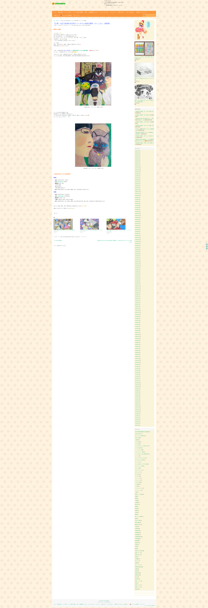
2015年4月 (137, 423)
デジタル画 (137, 474)
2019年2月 (137, 330)
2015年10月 (137, 411)
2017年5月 (137, 372)
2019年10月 (137, 314)
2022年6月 (137, 249)
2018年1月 (137, 356)
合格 (136, 512)
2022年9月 (137, 243)
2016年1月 (137, 405)
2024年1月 (137, 211)
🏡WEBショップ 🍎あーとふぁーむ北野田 (131, 604)
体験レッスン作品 (138, 494)
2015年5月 (137, 421)
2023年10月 (137, 217)
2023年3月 (137, 231)
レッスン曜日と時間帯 (72, 604)
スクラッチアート (138, 470)
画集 (136, 556)
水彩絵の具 (137, 530)
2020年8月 (137, 294)
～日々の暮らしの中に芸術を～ (104, 600)
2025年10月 (137, 171)
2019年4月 (137, 326)
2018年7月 (137, 344)
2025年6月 (137, 179)
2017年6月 (137, 370)
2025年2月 (137, 187)
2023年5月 (137, 227)
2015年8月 (137, 415)
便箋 (136, 496)
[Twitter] (207, 246)
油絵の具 (137, 542)
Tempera (149, 605)
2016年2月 (137, 403)
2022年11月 (137, 239)
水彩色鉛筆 (137, 532)
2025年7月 (137, 177)
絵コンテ (137, 560)
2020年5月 (137, 300)
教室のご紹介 (137, 524)
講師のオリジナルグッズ (119, 604)
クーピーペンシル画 (139, 466)
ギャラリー (98, 604)
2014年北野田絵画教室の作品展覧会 (142, 431)
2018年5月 (137, 348)
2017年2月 (137, 378)
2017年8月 (137, 366)
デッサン (137, 476)
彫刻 (136, 518)
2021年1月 (137, 284)
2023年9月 (137, 219)
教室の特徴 (59, 604)
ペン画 (136, 486)
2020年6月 (137, 298)
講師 (55, 25)
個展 (136, 498)
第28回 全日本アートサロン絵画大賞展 (80, 50)
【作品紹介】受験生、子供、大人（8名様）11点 (144, 125)
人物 (136, 492)
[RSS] (207, 249)
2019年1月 (137, 332)
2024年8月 (137, 199)
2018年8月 (137, 342)
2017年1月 (137, 380)
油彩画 (77, 25)
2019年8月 (137, 318)
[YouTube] (207, 244)
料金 (77, 604)
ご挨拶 (136, 439)
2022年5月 (137, 251)
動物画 (67, 236)
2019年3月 (137, 328)
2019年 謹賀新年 (58, 240)
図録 (136, 514)
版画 (136, 548)
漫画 (136, 546)
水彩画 (136, 528)
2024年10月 (137, 195)
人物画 (61, 236)
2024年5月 (137, 203)
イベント (69, 25)
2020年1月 (137, 308)
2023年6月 (137, 225)
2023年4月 (137, 229)
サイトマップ (142, 604)
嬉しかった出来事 (138, 516)
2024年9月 (137, 197)
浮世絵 (136, 544)
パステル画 (137, 482)
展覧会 (70, 236)
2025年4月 (137, 183)
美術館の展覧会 (87, 25)
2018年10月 (137, 338)
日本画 (136, 526)
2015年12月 (137, 407)
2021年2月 (137, 282)
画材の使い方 (137, 554)
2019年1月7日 (60, 25)
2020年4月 (137, 302)
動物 (65, 236)
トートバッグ (137, 478)
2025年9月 (137, 173)
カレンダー (137, 462)
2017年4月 (137, 374)
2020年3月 (137, 304)
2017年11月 (137, 360)
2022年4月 (137, 253)
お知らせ (57, 20)
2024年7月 (137, 201)
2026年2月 (137, 163)
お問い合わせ (103, 604)
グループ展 (137, 468)
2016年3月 (137, 401)
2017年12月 (137, 358)
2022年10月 (137, 241)
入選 (72, 25)
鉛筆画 (136, 589)
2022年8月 (137, 245)
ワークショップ (138, 490)
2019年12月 (137, 310)
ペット (58, 236)
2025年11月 (137, 169)
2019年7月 (137, 320)
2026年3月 (137, 161)
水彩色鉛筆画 (137, 536)
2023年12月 (137, 213)
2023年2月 (137, 233)
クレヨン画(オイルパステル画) (141, 464)
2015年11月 (137, 409)
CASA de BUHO (137, 433)
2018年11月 (137, 336)
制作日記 (137, 504)
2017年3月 (137, 376)
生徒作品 (78, 236)
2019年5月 (137, 324)
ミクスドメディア (138, 488)
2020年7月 (137, 296)
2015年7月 (137, 417)
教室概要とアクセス (83, 604)
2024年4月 (137, 205)
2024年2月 (137, 209)
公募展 (74, 25)
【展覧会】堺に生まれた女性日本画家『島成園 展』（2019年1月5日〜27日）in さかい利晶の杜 (114, 241)
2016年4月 (137, 399)
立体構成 (137, 558)
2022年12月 (137, 237)
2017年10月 (137, 362)
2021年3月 (137, 280)
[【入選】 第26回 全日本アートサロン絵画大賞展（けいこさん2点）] (92, 224)
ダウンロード (137, 472)
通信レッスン (137, 581)
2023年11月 (137, 215)
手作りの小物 (137, 520)
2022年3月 (137, 255)
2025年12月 (137, 167)
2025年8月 (137, 175)
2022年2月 (137, 257)
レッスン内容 (64, 604)
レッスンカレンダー (91, 604)
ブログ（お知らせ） (110, 604)
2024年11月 (137, 193)
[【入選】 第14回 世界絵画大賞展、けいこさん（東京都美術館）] (66, 224)
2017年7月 (137, 368)
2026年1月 (137, 165)
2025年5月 (137, 181)
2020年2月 (137, 306)
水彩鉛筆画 (137, 538)
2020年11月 (137, 288)
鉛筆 (136, 583)
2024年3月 (137, 207)
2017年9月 (137, 364)
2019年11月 (137, 312)
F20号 (56, 236)
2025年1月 (137, 189)
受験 (136, 510)
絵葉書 (136, 562)
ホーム (55, 604)
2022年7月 (137, 247)
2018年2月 (137, 354)
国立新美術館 (60, 181)
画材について (137, 552)
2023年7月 (137, 223)
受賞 (136, 508)
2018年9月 (137, 340)
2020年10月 (137, 290)
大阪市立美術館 (61, 196)
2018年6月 (137, 346)
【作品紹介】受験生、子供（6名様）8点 (143, 115)
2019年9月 (137, 316)
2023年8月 (137, 221)
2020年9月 (137, 292)
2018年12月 (137, 334)
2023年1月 (137, 235)
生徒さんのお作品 (82, 25)
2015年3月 (137, 425)
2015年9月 (137, 413)
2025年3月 (137, 185)
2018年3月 (137, 352)
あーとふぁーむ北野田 (139, 435)
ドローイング (137, 480)
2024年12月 (137, 191)
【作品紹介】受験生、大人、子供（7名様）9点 (144, 111)
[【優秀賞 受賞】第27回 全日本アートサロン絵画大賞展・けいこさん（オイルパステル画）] (119, 224)
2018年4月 (137, 350)
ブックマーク (84, 236)
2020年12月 (137, 286)
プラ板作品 (137, 484)
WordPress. (153, 605)
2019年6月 (137, 322)
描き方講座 (137, 522)
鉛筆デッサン (137, 585)
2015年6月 (137, 419)
